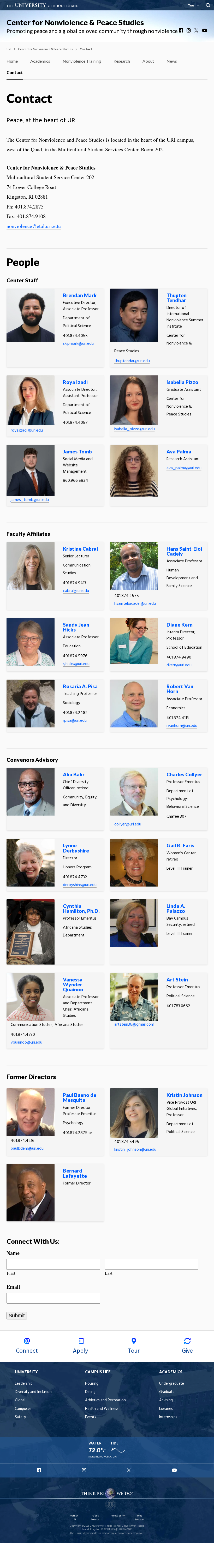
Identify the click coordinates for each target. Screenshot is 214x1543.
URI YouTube (174, 1470)
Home (12, 60)
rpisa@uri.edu (75, 720)
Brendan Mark (80, 295)
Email (13, 1287)
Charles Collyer (184, 774)
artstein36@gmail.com (134, 1024)
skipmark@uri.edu (78, 343)
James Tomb (77, 451)
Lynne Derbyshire (76, 847)
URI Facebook (39, 1470)
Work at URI (73, 1517)
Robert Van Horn (180, 688)
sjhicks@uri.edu (76, 664)
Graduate (167, 1392)
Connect (27, 1351)
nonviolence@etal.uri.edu (34, 226)
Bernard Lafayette (75, 1173)
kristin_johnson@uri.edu (135, 1149)
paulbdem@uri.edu (27, 1148)
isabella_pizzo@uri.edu (134, 429)
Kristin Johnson (185, 1095)
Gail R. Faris (180, 845)
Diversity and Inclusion (33, 1392)
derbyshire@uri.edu (80, 885)
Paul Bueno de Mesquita (79, 1097)
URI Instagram (84, 1470)
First (11, 1273)
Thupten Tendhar (177, 297)
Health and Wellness (101, 1409)
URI (9, 49)
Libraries (166, 1409)
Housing (91, 1384)
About (148, 60)
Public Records (95, 1517)
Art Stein (177, 979)
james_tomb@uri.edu (30, 500)
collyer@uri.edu (127, 824)
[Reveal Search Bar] (208, 5)
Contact (15, 72)
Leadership (24, 1384)
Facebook (181, 30)
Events (90, 1417)
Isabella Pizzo (182, 382)
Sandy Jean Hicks (76, 627)
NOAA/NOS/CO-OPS (106, 1457)
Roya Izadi (75, 382)
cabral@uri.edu (76, 591)
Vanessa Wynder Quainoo (73, 984)
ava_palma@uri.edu (184, 468)
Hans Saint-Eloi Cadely (184, 551)
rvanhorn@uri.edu (182, 725)
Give (187, 1351)
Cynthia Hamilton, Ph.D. (81, 908)
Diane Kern (180, 625)
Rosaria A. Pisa (80, 686)
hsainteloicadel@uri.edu (135, 603)
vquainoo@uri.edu (26, 1042)
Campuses (23, 1409)
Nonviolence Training (82, 60)
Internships (168, 1417)
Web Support (139, 1517)
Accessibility (118, 1516)
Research (122, 60)
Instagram (189, 30)
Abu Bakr (74, 774)
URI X (129, 1470)
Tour (134, 1351)
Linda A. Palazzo (176, 908)
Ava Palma (179, 451)
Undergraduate (171, 1384)
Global (20, 1400)
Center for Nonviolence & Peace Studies (75, 22)
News (172, 60)
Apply (80, 1351)
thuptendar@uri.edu (132, 361)
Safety (20, 1417)
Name (13, 1253)
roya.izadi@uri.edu (27, 430)
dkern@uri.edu (179, 665)
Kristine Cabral (80, 549)
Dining (90, 1392)
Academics (40, 60)
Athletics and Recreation (105, 1400)
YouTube (204, 30)
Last (109, 1273)
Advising (166, 1400)
